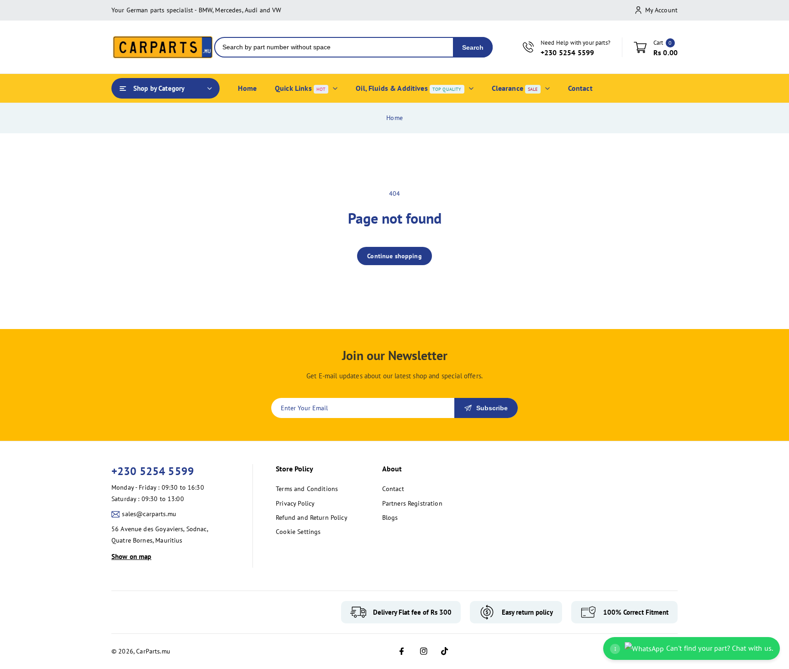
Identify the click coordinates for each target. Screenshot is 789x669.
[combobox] (334, 47)
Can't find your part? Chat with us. (693, 648)
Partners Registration (412, 503)
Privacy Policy (295, 503)
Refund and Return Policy (311, 517)
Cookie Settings (298, 532)
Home (394, 118)
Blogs (390, 517)
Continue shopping (394, 256)
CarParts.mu (153, 651)
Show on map (131, 556)
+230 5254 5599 (152, 471)
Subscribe (492, 408)
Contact (393, 489)
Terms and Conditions (307, 489)
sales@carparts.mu (149, 514)
